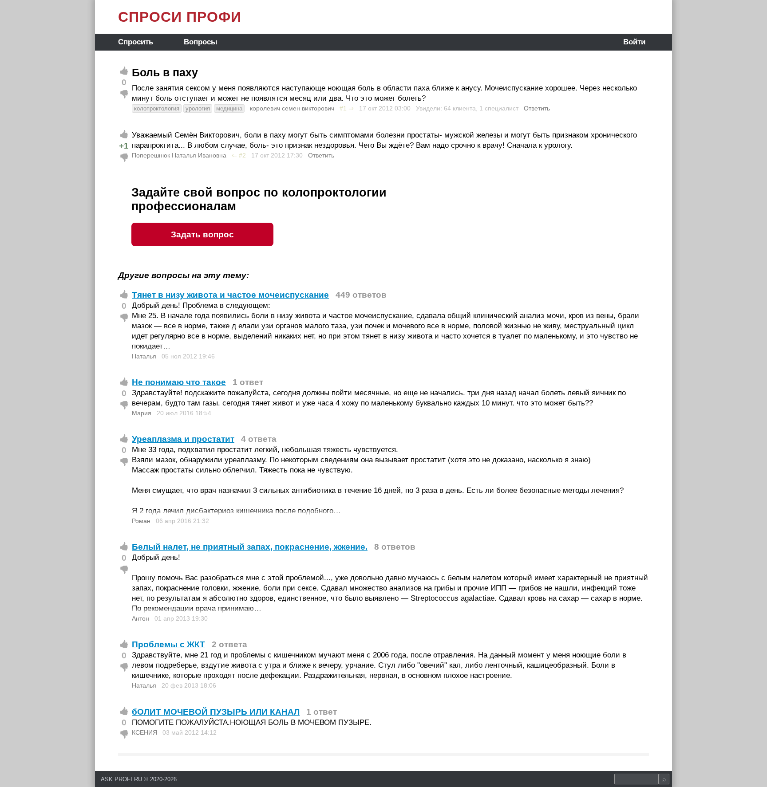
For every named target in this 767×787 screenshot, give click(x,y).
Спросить (135, 42)
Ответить (537, 108)
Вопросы (200, 42)
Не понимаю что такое (179, 382)
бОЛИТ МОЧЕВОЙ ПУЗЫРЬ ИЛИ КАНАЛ (216, 711)
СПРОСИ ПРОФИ (179, 17)
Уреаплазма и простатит (183, 439)
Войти (634, 42)
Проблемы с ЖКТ (168, 644)
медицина (229, 108)
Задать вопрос (202, 234)
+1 (124, 145)
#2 (242, 155)
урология (198, 108)
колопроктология (156, 108)
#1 (343, 108)
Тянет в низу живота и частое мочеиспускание (230, 294)
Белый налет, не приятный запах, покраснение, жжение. (250, 546)
